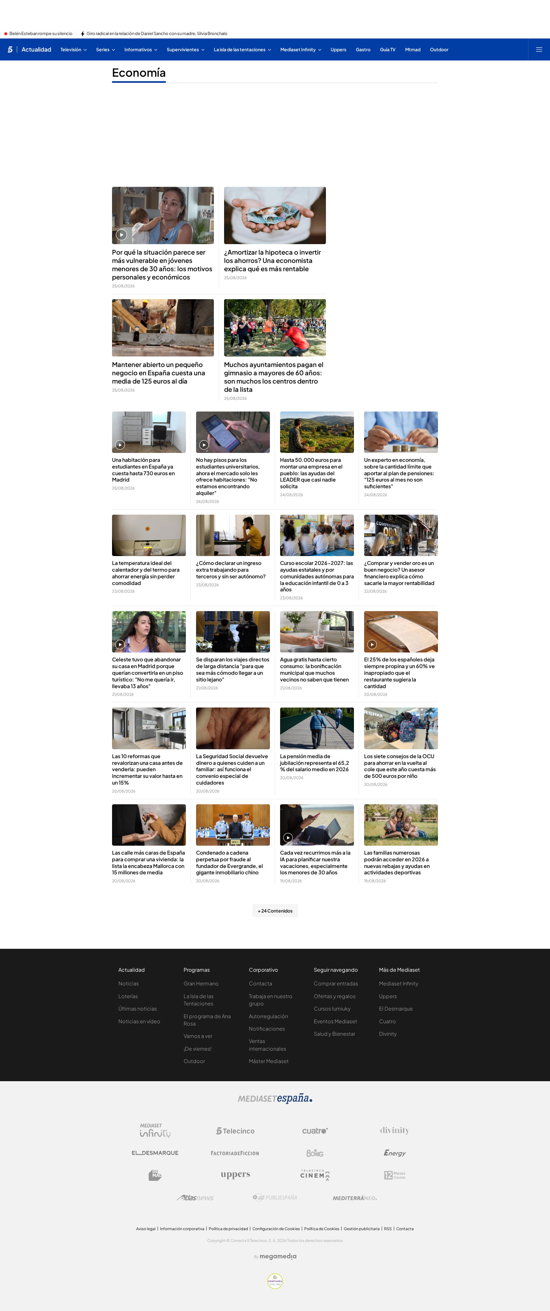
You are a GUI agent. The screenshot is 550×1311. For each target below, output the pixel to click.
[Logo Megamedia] (278, 1257)
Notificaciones (267, 1028)
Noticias (128, 983)
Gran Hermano (201, 983)
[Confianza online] (275, 1287)
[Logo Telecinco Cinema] (315, 1175)
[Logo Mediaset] (275, 1102)
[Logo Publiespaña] (275, 1198)
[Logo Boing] (315, 1153)
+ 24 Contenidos (275, 910)
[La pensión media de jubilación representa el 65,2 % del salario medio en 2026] (317, 728)
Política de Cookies (321, 1228)
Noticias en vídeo (139, 1021)
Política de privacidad (228, 1228)
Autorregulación (268, 1016)
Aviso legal (146, 1228)
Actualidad (36, 49)
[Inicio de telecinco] (10, 49)
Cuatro (387, 1021)
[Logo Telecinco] (235, 1131)
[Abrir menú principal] (539, 49)
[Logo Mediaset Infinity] (155, 1131)
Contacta (260, 983)
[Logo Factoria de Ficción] (235, 1153)
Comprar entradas (336, 983)
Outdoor (194, 1061)
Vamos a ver (198, 1036)
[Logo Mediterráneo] (355, 1197)
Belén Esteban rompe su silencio (41, 33)
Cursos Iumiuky (332, 1008)
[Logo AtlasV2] (195, 1198)
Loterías (128, 996)
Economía (139, 72)
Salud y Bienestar (334, 1033)
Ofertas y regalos (335, 996)
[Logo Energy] (395, 1153)
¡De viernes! (197, 1048)
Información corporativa (182, 1228)
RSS (388, 1228)
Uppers (388, 996)
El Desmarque (396, 1008)
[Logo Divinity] (395, 1131)
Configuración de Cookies (276, 1228)
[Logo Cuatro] (315, 1131)
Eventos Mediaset (335, 1021)
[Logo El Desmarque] (155, 1153)
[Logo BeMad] (155, 1175)
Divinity (388, 1033)
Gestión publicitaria (362, 1228)
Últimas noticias (137, 1008)
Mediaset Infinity (399, 983)
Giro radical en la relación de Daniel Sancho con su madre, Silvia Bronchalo (157, 33)
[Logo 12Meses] (394, 1175)
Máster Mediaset (269, 1061)
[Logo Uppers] (235, 1175)
